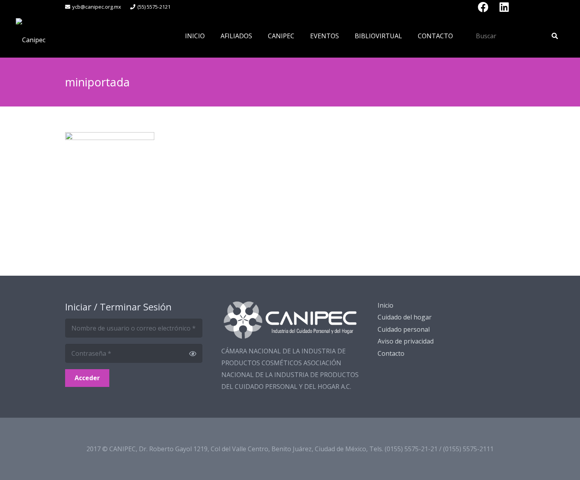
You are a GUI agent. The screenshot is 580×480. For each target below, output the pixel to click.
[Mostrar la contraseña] (192, 353)
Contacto (391, 353)
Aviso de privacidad (406, 341)
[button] (257, 35)
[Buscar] (554, 35)
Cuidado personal (404, 329)
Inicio (385, 305)
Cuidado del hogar (405, 317)
